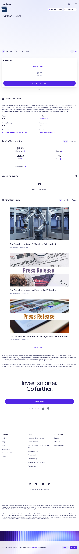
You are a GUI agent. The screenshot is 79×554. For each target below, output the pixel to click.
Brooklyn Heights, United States (14, 132)
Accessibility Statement (36, 462)
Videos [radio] (74, 200)
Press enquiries (59, 445)
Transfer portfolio (8, 453)
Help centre (6, 449)
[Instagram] (49, 484)
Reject (65, 547)
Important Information (36, 438)
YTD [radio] (15, 51)
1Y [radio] (19, 51)
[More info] (75, 176)
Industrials (44, 118)
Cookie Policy (34, 547)
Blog (3, 442)
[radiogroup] (16, 51)
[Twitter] (36, 484)
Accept (73, 547)
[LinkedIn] (43, 484)
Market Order (38, 67)
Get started (39, 401)
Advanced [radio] (73, 141)
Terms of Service (33, 442)
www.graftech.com (47, 132)
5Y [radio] (23, 51)
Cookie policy (32, 459)
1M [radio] (11, 51)
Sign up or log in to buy (38, 83)
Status (4, 457)
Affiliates (57, 442)
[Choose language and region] (69, 4)
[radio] (72, 51)
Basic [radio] (65, 141)
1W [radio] (7, 51)
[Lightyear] (7, 4)
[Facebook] (30, 484)
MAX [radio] (27, 51)
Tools (3, 445)
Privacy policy (32, 455)
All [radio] (60, 200)
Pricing (4, 438)
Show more (38, 347)
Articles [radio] (66, 200)
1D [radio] (3, 51)
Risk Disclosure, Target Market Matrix (38, 446)
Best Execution (33, 451)
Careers (56, 438)
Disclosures (32, 466)
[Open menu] (75, 4)
